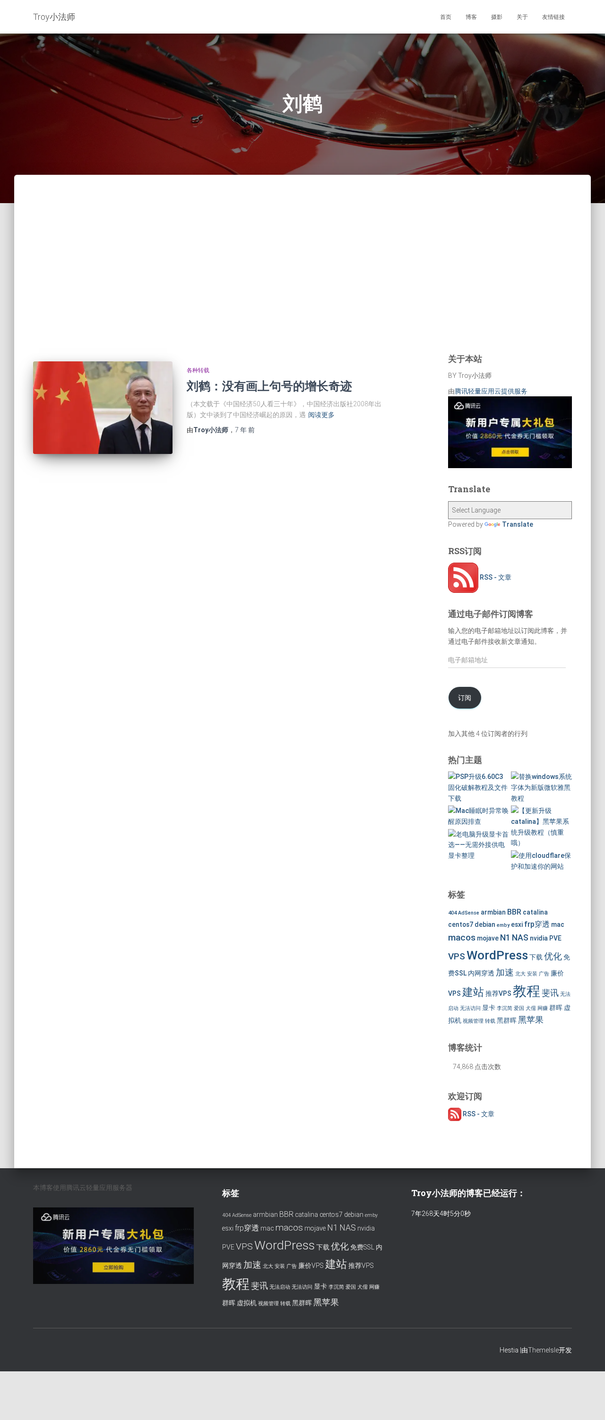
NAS (520, 937)
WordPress (497, 955)
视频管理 (473, 1021)
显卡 (488, 1007)
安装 (532, 974)
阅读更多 (321, 415)
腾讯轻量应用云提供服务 (491, 391)
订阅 (464, 697)
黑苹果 (531, 1020)
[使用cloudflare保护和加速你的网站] (541, 861)
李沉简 (504, 1008)
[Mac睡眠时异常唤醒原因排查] (478, 816)
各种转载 (198, 370)
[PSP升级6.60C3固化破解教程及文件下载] (478, 787)
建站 (473, 992)
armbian (493, 912)
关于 (522, 17)
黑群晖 (507, 1020)
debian (485, 924)
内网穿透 (481, 973)
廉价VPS (311, 1265)
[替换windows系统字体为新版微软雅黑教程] (541, 787)
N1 (505, 937)
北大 (520, 974)
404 (452, 913)
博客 (471, 17)
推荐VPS (498, 993)
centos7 (460, 924)
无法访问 (470, 1008)
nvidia (539, 938)
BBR (514, 911)
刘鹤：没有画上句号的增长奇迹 (269, 385)
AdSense (468, 913)
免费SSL (362, 1247)
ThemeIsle (543, 1350)
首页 (445, 17)
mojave (488, 938)
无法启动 (279, 1287)
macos (461, 937)
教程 (526, 991)
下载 (536, 957)
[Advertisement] (302, 276)
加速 (505, 972)
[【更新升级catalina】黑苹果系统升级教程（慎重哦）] (541, 826)
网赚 (542, 1008)
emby (503, 925)
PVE (555, 938)
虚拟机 (247, 1303)
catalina (535, 912)
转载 (490, 1021)
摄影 (496, 17)
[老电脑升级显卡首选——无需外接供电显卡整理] (478, 845)
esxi (517, 924)
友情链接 (553, 17)
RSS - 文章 (494, 577)
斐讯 (550, 993)
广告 (544, 974)
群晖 (555, 1007)
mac (557, 924)
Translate (517, 524)
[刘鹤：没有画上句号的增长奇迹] (103, 407)
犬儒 (531, 1008)
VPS (456, 956)
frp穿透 (537, 924)
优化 (553, 956)
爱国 (519, 1008)
